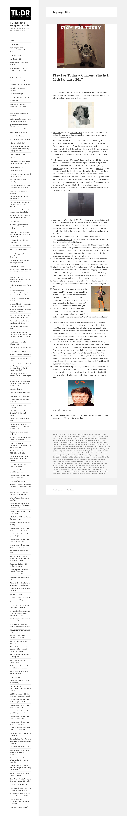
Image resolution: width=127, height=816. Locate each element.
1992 (62, 436)
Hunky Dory (88, 451)
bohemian (97, 440)
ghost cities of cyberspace (18, 249)
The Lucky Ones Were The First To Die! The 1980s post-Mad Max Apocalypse (20, 741)
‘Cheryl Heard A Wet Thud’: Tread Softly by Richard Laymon (19, 413)
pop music (104, 463)
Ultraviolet (100, 471)
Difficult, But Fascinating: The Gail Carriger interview (19, 606)
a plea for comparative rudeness (17, 89)
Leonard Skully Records (73, 457)
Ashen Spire (57, 168)
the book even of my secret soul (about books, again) (20, 175)
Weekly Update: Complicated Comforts (19, 499)
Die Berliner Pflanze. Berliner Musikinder (75, 447)
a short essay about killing (18, 132)
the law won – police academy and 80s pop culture (20, 262)
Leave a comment (99, 474)
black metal (89, 440)
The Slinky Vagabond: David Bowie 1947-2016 (19, 673)
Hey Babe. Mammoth (77, 451)
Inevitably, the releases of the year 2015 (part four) (19, 706)
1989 (58, 436)
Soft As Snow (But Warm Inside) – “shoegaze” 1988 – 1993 (20, 729)
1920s (95, 434)
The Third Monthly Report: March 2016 (19, 642)
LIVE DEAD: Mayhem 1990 (18, 785)
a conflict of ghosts (16, 389)
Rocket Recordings (64, 239)
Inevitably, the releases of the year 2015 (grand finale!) (19, 701)
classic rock (93, 442)
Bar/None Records (59, 440)
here (80, 247)
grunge (60, 451)
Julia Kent (57, 132)
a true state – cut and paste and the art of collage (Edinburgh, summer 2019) (20, 383)
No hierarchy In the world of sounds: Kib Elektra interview (20, 625)
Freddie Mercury (86, 449)
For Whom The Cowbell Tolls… (20, 747)
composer (56, 444)
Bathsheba (57, 140)
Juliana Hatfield (72, 455)
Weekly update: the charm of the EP (19, 578)
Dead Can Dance (99, 444)
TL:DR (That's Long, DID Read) (19, 24)
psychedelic (65, 465)
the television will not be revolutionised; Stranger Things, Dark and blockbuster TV (20, 293)
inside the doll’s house (17, 266)
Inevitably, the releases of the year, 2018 (19, 401)
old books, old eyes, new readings (18, 406)
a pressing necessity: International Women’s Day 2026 (19, 50)
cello (66, 442)
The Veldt (78, 471)
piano (71, 463)
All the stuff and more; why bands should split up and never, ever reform (19, 649)
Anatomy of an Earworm (18, 481)
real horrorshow (15, 55)
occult (87, 461)
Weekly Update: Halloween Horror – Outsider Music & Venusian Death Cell (19, 572)
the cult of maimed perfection (20, 246)
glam (107, 449)
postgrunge (57, 465)
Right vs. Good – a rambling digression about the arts (19, 493)
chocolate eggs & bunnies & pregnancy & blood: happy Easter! (19, 227)
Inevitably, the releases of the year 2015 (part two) (19, 718)
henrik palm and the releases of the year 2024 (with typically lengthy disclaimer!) (20, 149)
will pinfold (86, 474)
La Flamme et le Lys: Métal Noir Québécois (20, 734)
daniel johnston (80, 444)
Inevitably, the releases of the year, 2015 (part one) (19, 723)
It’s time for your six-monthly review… (19, 433)
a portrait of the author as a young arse (19, 192)
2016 (81, 436)
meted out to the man (17, 136)
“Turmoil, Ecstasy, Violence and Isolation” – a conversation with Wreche (20, 487)
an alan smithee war (16, 167)
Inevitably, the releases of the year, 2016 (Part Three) (19, 535)
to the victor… (14, 101)
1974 (54, 436)
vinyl (58, 474)
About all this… (15, 44)
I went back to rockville (17, 81)
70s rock (90, 436)
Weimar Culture (66, 474)
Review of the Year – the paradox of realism (18, 465)
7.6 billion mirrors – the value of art (20, 286)
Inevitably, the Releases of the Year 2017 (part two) (20, 471)
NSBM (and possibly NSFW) (19, 807)
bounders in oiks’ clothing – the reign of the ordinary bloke (20, 211)
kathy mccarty (91, 455)
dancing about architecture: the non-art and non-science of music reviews (20, 272)
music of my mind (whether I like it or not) (19, 198)
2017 (84, 436)
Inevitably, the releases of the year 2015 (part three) (19, 712)
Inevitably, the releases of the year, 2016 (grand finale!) (19, 529)
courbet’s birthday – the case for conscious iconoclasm (20, 305)
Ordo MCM (95, 342)
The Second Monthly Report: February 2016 (19, 656)
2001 (73, 436)
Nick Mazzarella (81, 459)
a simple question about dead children (19, 114)
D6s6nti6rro (70, 444)
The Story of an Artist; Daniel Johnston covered (19, 774)
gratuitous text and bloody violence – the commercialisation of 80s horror (20, 127)
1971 (104, 434)
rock (79, 465)
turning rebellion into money (19, 74)
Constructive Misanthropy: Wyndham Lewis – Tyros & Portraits (19, 760)
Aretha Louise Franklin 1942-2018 (19, 420)
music (75, 434)
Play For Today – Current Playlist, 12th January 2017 (81, 77)
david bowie (90, 444)
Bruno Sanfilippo (59, 187)
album (61, 438)
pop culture (87, 434)
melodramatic (93, 457)
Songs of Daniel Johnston (73, 467)
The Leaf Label (76, 132)
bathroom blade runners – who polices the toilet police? (20, 120)
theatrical (85, 471)
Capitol (62, 442)
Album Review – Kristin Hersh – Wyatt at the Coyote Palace (20, 584)
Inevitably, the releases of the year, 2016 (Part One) (19, 546)
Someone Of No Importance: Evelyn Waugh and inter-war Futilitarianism (19, 506)
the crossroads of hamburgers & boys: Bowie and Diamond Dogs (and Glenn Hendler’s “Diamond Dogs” (20, 335)
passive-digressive (16, 171)
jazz (58, 455)
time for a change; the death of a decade (20, 299)
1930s (100, 434)
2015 (77, 436)
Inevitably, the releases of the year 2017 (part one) (19, 477)
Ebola (105, 447)
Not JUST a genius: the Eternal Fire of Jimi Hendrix (20, 620)
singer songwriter (58, 467)
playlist (80, 434)
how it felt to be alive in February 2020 (18, 343)
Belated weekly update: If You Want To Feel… (20, 512)
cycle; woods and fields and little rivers (19, 241)
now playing (80, 461)
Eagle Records (98, 447)
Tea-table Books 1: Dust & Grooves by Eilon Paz (18, 637)
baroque (68, 440)
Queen (72, 465)
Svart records (71, 469)
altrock (73, 438)
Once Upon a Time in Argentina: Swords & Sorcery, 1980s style (20, 780)
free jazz (95, 449)
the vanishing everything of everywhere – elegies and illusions (19, 459)
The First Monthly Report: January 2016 (18, 661)
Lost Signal (84, 457)
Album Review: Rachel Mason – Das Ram (20, 590)
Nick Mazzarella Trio (93, 459)
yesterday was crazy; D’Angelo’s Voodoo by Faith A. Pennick (20, 316)
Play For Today (90, 463)
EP (108, 447)
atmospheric (102, 438)
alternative (67, 438)
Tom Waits (92, 471)
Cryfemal (63, 444)
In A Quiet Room (98, 451)
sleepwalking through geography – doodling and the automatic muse (20, 279)
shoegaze (103, 465)
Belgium (82, 440)
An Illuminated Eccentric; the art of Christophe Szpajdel (19, 667)
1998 (69, 436)
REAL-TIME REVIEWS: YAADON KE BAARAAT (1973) (20, 631)
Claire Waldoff (83, 442)
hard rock (66, 451)
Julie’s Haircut (58, 236)
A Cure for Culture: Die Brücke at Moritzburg (20, 682)
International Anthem (87, 160)
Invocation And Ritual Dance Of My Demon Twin (83, 453)
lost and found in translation (19, 97)
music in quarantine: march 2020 (19, 328)
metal (101, 457)
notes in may (14, 110)
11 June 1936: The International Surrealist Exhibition (20, 439)
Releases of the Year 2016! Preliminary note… (18, 565)
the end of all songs (16, 94)
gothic (55, 451)
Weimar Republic (77, 474)
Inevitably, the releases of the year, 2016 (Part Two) (19, 540)
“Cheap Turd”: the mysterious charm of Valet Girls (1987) (20, 795)
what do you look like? (17, 143)
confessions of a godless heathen (20, 84)
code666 (99, 168)
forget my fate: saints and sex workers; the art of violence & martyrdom (20, 234)
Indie (106, 451)
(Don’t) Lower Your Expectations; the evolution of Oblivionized (20, 801)
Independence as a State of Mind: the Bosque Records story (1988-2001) (20, 768)
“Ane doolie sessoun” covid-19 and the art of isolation (19, 322)
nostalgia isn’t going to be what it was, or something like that (20, 162)
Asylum (94, 438)
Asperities (88, 438)
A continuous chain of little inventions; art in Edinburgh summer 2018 (19, 426)
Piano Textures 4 (79, 463)
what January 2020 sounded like (20, 348)
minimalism (67, 459)
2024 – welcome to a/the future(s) (18, 181)
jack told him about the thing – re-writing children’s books (20, 186)
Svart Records (74, 140)
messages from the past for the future (20, 359)
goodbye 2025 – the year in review (19, 64)
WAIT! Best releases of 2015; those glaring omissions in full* (20, 695)
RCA (76, 465)
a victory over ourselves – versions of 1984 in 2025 (18, 105)
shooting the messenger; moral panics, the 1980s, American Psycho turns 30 (20, 255)
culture (70, 434)
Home (12, 41)
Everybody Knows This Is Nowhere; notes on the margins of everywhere (20, 376)
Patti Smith (65, 463)
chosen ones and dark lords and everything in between (20, 311)
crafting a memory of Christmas (20, 355)
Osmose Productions (79, 245)
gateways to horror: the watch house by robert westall (20, 217)
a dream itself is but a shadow (20, 139)
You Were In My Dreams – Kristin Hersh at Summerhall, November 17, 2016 (19, 558)
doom (91, 447)
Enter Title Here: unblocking (19, 396)
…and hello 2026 (15, 59)
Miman (60, 459)
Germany (102, 449)
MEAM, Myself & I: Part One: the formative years (20, 518)
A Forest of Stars (98, 436)
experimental (57, 449)
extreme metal (67, 449)
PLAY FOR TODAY (16, 677)
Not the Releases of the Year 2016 (19, 552)
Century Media (74, 442)
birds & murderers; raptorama (20, 393)
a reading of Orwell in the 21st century (20, 524)
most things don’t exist (17, 154)
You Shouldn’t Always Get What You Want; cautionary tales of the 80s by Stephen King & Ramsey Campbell (20, 367)
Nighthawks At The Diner (67, 461)
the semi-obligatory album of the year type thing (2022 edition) (19, 204)
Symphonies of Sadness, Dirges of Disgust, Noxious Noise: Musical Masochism (20, 613)
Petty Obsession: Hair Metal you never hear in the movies (20, 789)
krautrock (100, 455)
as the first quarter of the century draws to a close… (18, 69)
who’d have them (15, 158)
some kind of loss (15, 77)
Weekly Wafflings (16, 594)
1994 (65, 436)
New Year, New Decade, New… (20, 351)
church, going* (15, 221)
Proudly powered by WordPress (63, 490)
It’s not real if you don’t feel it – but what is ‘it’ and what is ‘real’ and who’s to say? (20, 445)
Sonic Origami (86, 467)
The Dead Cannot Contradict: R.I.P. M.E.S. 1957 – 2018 (19, 452)
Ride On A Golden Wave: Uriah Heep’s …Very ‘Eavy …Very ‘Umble (20, 600)
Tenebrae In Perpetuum (84, 469)
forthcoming (76, 449)
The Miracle (71, 471)
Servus (97, 465)
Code (99, 442)
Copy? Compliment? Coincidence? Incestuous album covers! (20, 688)
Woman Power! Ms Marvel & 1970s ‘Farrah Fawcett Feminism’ (19, 752)
